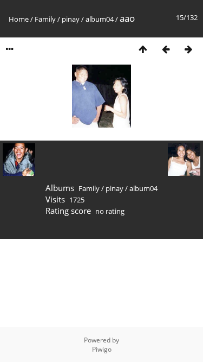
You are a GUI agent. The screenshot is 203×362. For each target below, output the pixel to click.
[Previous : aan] (165, 49)
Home (19, 19)
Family (45, 19)
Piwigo (102, 349)
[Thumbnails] (143, 49)
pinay (71, 19)
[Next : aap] (188, 49)
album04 (100, 19)
